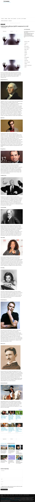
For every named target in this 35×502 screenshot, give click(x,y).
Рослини (25, 58)
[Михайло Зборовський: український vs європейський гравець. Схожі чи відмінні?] (19, 457)
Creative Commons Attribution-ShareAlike (6, 499)
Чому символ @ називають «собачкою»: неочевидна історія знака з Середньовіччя (19, 452)
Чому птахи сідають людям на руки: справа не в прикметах (4, 461)
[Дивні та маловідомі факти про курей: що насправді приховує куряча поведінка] (4, 447)
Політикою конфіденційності (14, 500)
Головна (2, 18)
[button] (33, 18)
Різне (25, 55)
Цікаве (4, 24)
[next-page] (12, 465)
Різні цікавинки (26, 57)
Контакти (10, 20)
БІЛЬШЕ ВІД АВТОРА (11, 443)
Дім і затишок (23, 18)
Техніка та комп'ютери (27, 65)
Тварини (25, 63)
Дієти (25, 44)
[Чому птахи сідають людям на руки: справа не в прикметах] (4, 457)
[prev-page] (10, 465)
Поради (9, 18)
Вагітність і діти (26, 41)
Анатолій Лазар (4, 27)
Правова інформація (4, 20)
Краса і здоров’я (13, 18)
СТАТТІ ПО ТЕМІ (4, 443)
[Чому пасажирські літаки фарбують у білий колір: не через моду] (11, 457)
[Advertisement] (17, 10)
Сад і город (19, 18)
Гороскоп (25, 43)
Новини (6, 18)
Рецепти (25, 54)
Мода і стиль (26, 49)
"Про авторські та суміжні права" (5, 498)
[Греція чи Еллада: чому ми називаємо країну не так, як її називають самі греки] (11, 447)
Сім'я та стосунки (27, 62)
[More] (19, 31)
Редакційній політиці (17, 498)
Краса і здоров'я (26, 47)
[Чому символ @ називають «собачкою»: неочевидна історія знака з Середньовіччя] (19, 447)
